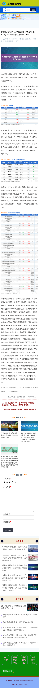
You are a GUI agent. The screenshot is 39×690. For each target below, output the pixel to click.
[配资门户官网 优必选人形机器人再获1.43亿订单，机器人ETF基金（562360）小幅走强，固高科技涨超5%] (29, 426)
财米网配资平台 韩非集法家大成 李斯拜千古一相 (13, 607)
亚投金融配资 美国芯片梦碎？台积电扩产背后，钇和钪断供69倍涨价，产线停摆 (14, 588)
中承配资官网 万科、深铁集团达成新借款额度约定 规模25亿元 (14, 547)
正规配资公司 (33, 660)
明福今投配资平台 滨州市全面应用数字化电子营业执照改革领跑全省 (14, 568)
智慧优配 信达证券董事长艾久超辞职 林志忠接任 (20, 615)
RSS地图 (23, 680)
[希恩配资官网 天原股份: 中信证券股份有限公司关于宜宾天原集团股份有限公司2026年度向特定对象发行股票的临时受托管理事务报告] (9, 449)
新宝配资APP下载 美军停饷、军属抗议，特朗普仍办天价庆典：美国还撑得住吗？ (19, 404)
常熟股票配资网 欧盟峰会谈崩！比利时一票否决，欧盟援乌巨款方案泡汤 (20, 628)
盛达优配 (6, 659)
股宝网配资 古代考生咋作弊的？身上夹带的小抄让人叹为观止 (20, 643)
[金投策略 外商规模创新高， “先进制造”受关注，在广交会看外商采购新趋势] (33, 578)
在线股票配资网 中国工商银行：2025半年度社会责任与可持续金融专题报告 (20, 636)
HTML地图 (29, 680)
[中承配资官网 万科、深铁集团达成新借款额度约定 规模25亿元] (33, 548)
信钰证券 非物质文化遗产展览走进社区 (18, 622)
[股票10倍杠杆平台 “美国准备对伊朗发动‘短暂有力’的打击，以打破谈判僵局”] (33, 558)
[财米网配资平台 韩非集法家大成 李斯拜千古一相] (32, 607)
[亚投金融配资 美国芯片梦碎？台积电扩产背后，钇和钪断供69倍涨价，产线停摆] (33, 588)
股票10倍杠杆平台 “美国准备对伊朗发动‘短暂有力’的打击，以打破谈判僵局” (15, 558)
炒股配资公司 (24, 660)
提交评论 (8, 530)
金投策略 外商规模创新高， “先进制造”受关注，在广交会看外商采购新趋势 (14, 578)
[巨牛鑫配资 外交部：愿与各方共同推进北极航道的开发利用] (9, 426)
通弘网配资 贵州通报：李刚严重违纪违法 (22, 409)
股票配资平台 (15, 660)
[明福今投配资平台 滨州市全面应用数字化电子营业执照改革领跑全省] (33, 568)
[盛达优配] (11, 3)
